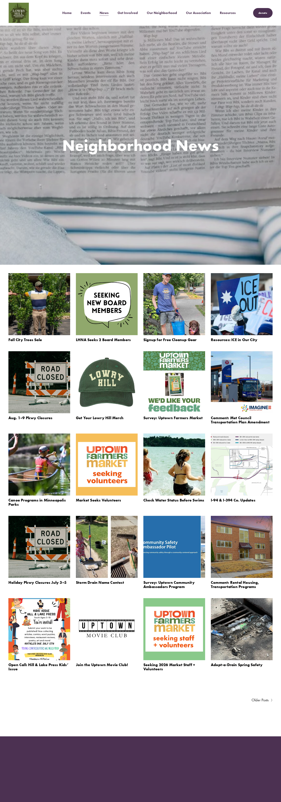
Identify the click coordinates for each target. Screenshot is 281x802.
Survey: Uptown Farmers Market (173, 417)
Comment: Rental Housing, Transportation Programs (235, 584)
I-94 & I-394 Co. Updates (233, 500)
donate (262, 13)
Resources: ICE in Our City (234, 339)
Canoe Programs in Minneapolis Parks (37, 502)
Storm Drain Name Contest (100, 582)
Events (86, 13)
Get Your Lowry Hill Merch (99, 417)
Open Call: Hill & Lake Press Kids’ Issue (38, 666)
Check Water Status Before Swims (173, 500)
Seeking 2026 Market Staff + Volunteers (169, 666)
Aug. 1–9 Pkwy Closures (30, 417)
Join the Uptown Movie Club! (102, 664)
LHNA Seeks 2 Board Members (103, 339)
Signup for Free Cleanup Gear (170, 339)
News (104, 13)
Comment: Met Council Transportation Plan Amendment (240, 419)
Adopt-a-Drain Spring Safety (236, 664)
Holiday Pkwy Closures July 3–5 (37, 582)
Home (67, 13)
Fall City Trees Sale (25, 339)
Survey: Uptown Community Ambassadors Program (169, 584)
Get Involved (128, 13)
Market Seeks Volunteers (98, 500)
